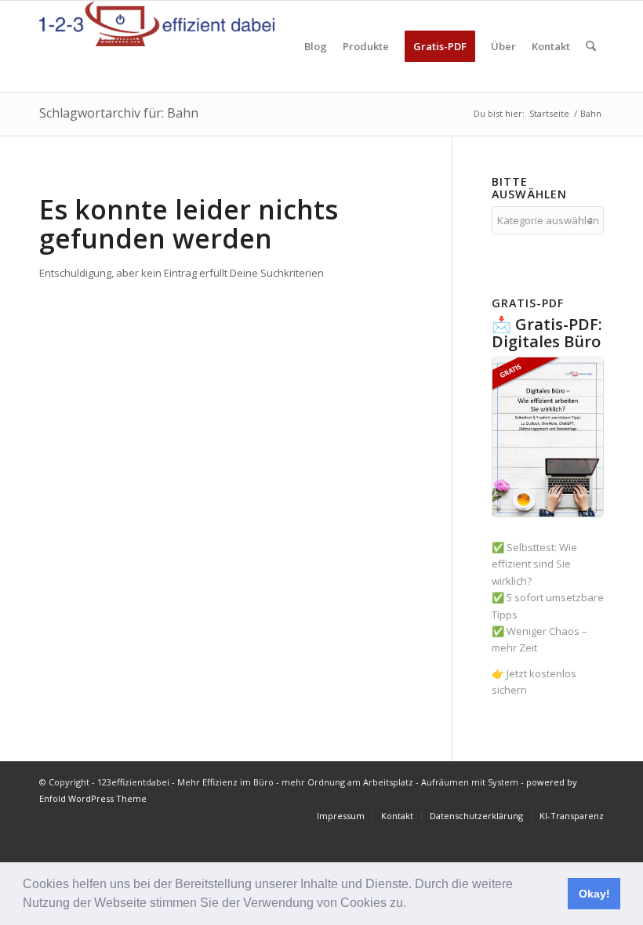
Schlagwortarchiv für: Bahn (118, 113)
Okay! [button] (594, 893)
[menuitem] (315, 46)
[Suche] (591, 46)
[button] (411, 904)
